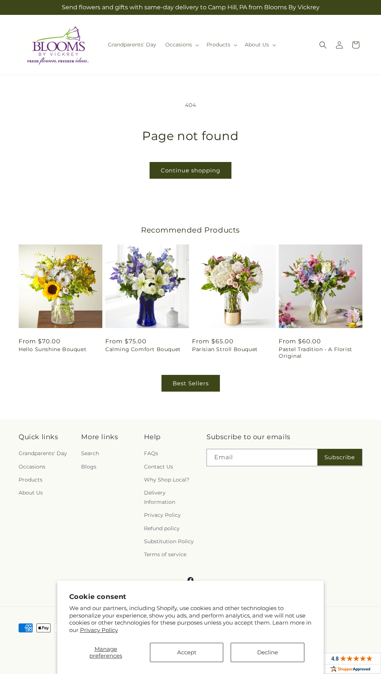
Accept (186, 652)
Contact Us (158, 466)
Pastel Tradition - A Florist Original (315, 352)
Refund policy (162, 528)
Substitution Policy (169, 541)
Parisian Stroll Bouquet (225, 349)
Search (90, 453)
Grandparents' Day (43, 453)
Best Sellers (191, 383)
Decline (267, 652)
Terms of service (165, 554)
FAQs (151, 453)
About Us (31, 492)
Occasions (32, 466)
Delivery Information (159, 497)
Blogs (88, 466)
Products (30, 479)
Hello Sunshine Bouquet (52, 349)
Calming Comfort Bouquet (143, 349)
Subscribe (339, 457)
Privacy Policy (99, 630)
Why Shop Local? (166, 479)
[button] (181, 44)
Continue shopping (190, 170)
